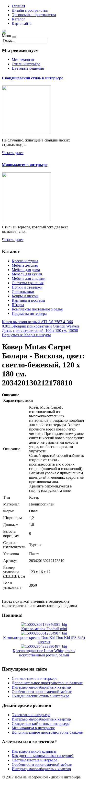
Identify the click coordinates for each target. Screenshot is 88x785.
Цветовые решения (28, 68)
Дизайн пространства (30, 10)
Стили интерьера (26, 64)
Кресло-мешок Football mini (44, 629)
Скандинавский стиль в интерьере (32, 78)
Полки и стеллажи (27, 287)
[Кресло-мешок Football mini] (44, 624)
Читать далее (12, 153)
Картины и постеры (28, 300)
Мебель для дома (26, 270)
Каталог (18, 19)
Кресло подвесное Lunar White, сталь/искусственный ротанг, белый (44, 653)
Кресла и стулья (25, 261)
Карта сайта (22, 23)
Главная (18, 6)
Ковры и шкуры (25, 296)
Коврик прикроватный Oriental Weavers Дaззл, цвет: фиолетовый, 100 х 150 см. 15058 (40, 328)
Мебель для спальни (28, 278)
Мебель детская (25, 265)
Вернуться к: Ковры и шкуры (26, 335)
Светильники (23, 292)
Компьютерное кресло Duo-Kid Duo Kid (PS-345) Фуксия (44, 639)
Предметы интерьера (29, 313)
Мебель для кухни (27, 274)
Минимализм (23, 59)
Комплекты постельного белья (37, 309)
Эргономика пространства (34, 15)
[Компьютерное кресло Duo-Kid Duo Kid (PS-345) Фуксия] (44, 633)
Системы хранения (28, 283)
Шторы (18, 305)
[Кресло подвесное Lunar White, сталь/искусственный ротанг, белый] (44, 646)
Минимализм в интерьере (24, 165)
